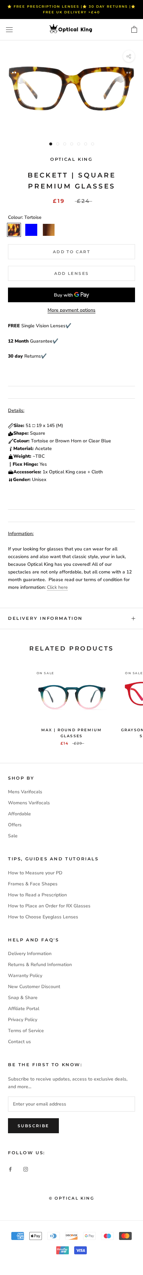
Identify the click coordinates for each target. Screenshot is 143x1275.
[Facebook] (10, 1169)
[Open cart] (134, 29)
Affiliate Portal (23, 1008)
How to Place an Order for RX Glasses (49, 906)
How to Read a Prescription (37, 895)
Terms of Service (26, 1030)
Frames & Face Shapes (33, 884)
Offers (15, 825)
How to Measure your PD (35, 873)
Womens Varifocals (29, 803)
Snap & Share (23, 997)
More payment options (71, 310)
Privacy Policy (22, 1019)
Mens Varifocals (25, 792)
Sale (13, 836)
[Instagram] (25, 1169)
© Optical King (71, 1198)
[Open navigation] (9, 29)
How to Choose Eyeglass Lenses (43, 917)
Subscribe (33, 1125)
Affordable (19, 814)
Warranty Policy (25, 975)
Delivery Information (45, 618)
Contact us (19, 1041)
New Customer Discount (34, 986)
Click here (57, 587)
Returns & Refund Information (40, 964)
